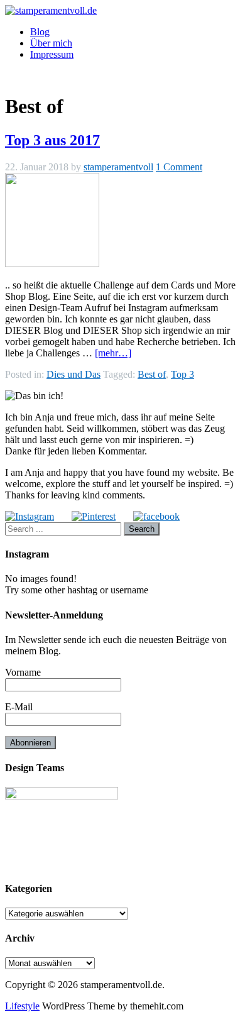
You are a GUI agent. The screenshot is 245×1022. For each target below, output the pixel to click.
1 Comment (179, 167)
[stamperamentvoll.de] (51, 10)
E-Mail (19, 706)
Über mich (51, 43)
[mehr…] (113, 353)
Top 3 (182, 374)
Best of (152, 374)
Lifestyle (22, 1006)
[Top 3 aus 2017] (52, 263)
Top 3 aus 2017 (52, 140)
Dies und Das (73, 374)
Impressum (52, 54)
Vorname (23, 672)
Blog (40, 31)
